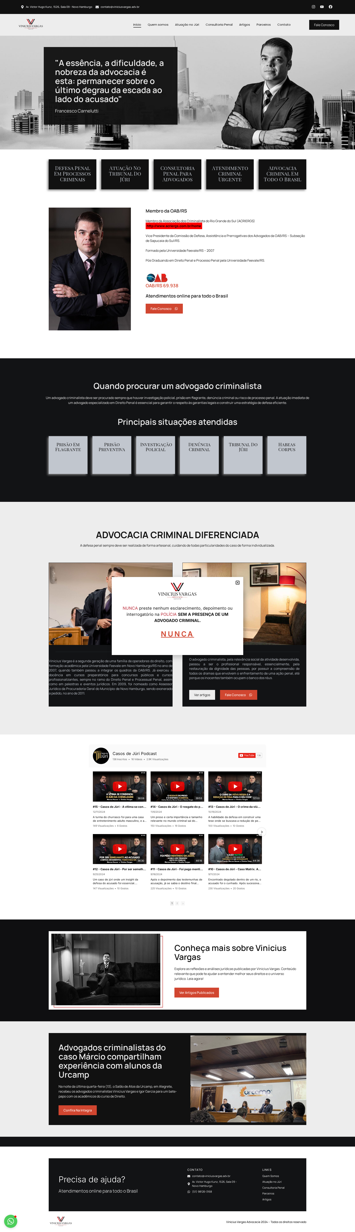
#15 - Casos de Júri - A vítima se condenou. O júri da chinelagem (119, 806)
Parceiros (264, 24)
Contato (284, 24)
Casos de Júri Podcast (135, 753)
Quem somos (158, 24)
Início (137, 24)
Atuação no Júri (187, 24)
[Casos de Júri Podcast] (101, 756)
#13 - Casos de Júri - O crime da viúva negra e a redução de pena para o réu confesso (235, 806)
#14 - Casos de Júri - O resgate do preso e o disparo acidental (177, 806)
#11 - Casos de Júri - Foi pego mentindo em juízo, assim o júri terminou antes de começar (177, 869)
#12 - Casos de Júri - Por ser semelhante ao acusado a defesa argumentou (119, 869)
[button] (10, 1221)
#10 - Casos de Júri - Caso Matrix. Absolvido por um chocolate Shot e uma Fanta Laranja (235, 869)
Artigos (244, 24)
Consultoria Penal (219, 24)
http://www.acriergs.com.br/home (174, 226)
